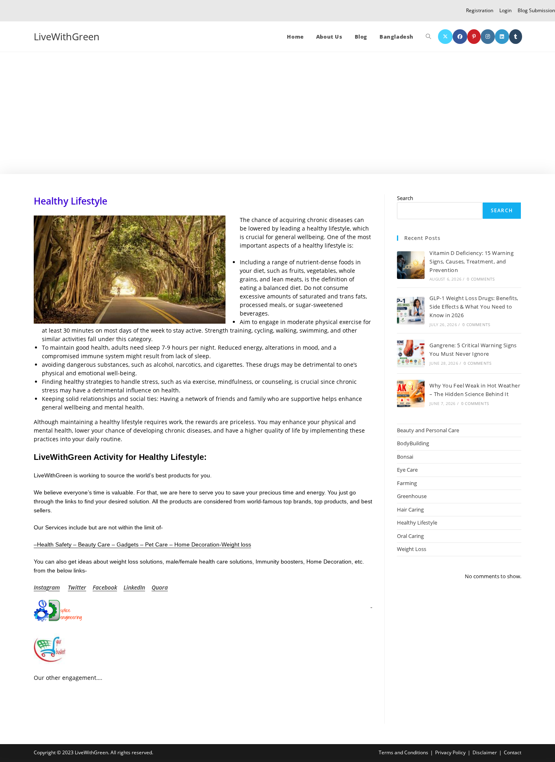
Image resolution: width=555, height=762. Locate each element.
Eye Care (407, 469)
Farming (407, 483)
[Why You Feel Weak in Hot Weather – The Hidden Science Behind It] (411, 393)
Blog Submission (536, 10)
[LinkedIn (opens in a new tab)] (502, 36)
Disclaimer (485, 752)
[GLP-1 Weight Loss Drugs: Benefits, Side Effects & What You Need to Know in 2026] (411, 310)
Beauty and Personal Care (428, 430)
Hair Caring (410, 509)
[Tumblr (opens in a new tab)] (515, 36)
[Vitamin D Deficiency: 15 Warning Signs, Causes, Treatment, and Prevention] (411, 265)
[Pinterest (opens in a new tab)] (474, 36)
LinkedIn (134, 587)
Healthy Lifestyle (417, 522)
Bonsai (405, 456)
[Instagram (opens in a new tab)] (488, 36)
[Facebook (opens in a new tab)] (460, 36)
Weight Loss (411, 549)
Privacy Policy (450, 752)
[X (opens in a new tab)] (445, 36)
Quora (160, 587)
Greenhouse (412, 496)
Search (405, 198)
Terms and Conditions (403, 752)
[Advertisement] (277, 113)
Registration (479, 10)
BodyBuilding (413, 443)
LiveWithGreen (67, 36)
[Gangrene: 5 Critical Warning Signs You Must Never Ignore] (411, 353)
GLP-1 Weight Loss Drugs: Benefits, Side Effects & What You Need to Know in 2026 (473, 306)
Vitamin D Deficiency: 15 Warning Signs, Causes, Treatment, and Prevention (471, 261)
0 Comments (480, 279)
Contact (512, 752)
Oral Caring (410, 536)
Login (505, 10)
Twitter (77, 587)
